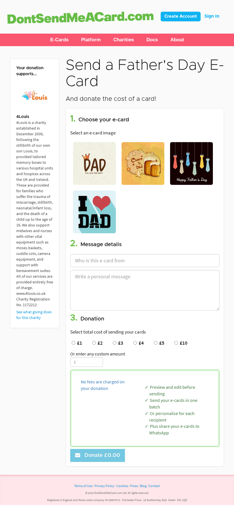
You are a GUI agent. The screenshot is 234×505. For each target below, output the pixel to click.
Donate (101, 455)
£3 (119, 343)
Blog (143, 486)
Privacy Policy (104, 486)
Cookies (122, 486)
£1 (78, 343)
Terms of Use (83, 486)
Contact (154, 486)
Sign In (211, 16)
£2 (99, 343)
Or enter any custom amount (97, 354)
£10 (182, 343)
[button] (59, 40)
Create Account (180, 16)
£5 (161, 343)
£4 (140, 343)
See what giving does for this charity (34, 314)
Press (134, 486)
